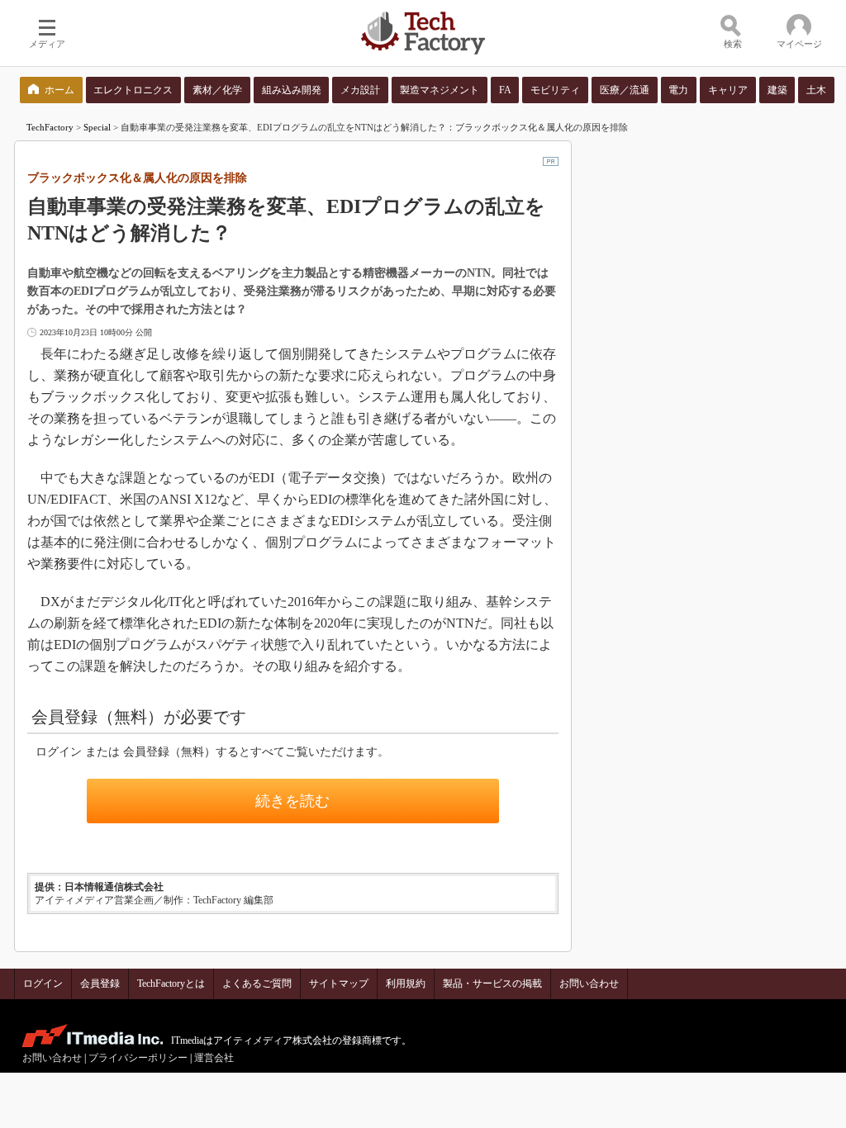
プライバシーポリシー (138, 1058)
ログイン (43, 983)
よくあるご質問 (257, 983)
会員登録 (100, 983)
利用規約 (405, 983)
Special (97, 127)
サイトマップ (338, 983)
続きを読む (292, 801)
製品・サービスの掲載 (492, 983)
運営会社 (214, 1058)
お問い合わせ (589, 983)
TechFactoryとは (171, 983)
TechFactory (50, 127)
